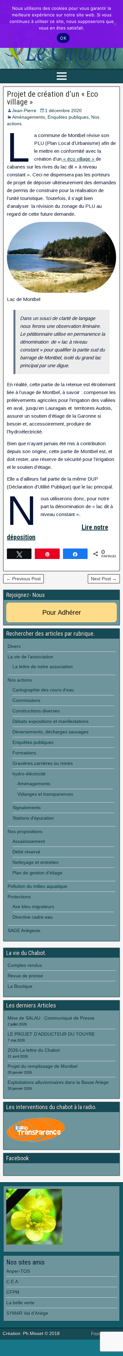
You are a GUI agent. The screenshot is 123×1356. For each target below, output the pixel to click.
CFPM (12, 1292)
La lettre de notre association (42, 666)
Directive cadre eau (32, 917)
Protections (19, 896)
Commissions (26, 700)
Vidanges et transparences (45, 794)
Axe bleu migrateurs (33, 906)
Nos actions (20, 680)
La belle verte (20, 1302)
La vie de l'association (30, 656)
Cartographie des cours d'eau (43, 689)
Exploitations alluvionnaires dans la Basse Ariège (58, 1082)
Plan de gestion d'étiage (37, 872)
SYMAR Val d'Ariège (27, 1313)
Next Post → (104, 578)
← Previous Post (23, 578)
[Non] (115, 24)
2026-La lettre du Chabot (34, 1050)
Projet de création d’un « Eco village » (52, 98)
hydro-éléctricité (29, 773)
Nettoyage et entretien (35, 862)
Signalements (26, 807)
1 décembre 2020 (63, 110)
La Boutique (20, 986)
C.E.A (12, 1281)
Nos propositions (25, 831)
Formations (24, 752)
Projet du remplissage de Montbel (42, 1066)
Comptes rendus (25, 965)
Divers (14, 646)
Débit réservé (26, 851)
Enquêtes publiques (68, 117)
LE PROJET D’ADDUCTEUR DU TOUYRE (52, 1034)
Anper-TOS (18, 1271)
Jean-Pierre (24, 110)
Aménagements (28, 117)
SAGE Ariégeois (24, 930)
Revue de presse (25, 975)
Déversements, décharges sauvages (50, 731)
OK (63, 38)
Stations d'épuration (33, 818)
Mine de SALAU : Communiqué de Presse (51, 1018)
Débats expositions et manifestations (50, 721)
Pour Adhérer (61, 612)
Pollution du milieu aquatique (37, 886)
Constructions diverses (36, 710)
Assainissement (28, 841)
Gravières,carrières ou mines (42, 763)
